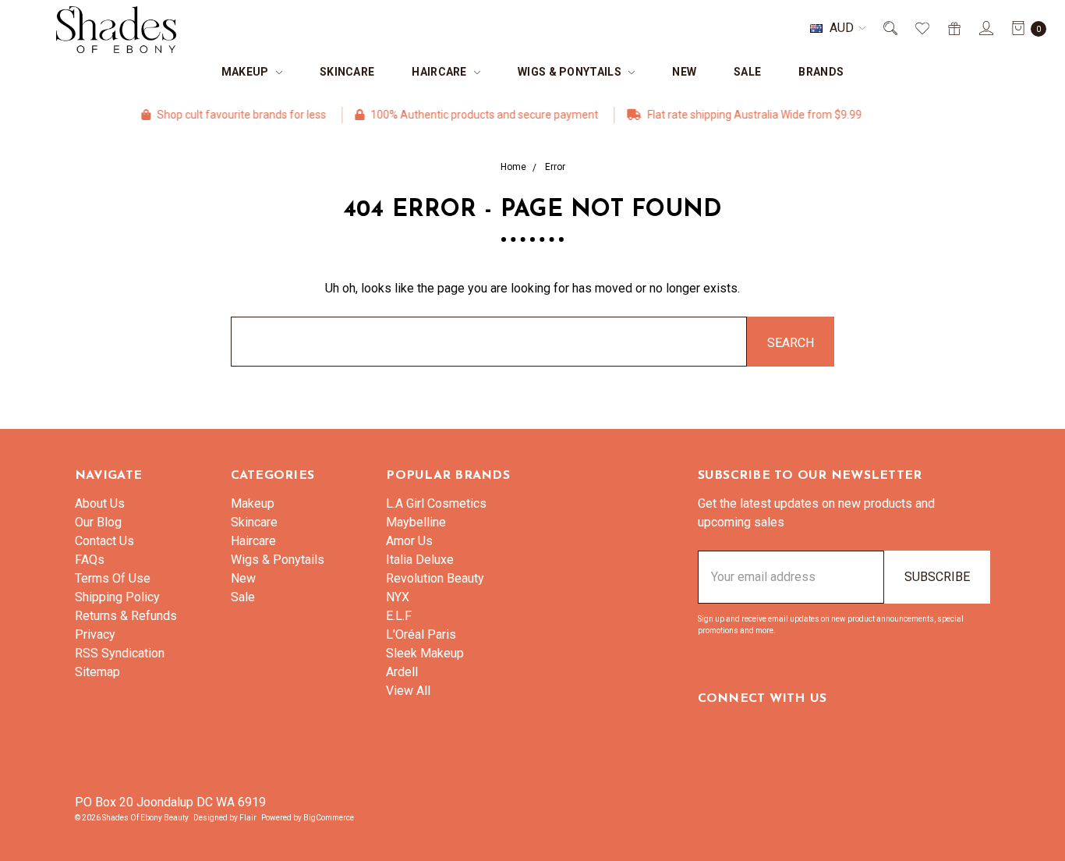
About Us (100, 503)
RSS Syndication (120, 653)
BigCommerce (328, 817)
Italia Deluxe (420, 559)
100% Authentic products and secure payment (471, 114)
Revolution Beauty (435, 578)
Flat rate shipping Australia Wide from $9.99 (740, 114)
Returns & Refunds (126, 615)
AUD (841, 27)
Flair (248, 817)
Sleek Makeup (425, 653)
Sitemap (97, 671)
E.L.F (399, 615)
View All (408, 690)
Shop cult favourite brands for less (227, 114)
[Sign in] (985, 28)
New (684, 72)
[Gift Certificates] (953, 28)
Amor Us (409, 540)
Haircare (440, 72)
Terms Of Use (112, 578)
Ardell (402, 671)
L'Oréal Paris (421, 634)
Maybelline (416, 522)
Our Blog (98, 522)
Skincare (347, 72)
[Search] (889, 28)
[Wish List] (921, 28)
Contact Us (104, 540)
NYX (397, 597)
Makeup (246, 72)
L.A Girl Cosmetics (436, 503)
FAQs (89, 559)
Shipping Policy (117, 597)
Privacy (95, 634)
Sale (747, 72)
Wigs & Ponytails (571, 72)
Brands (821, 72)
